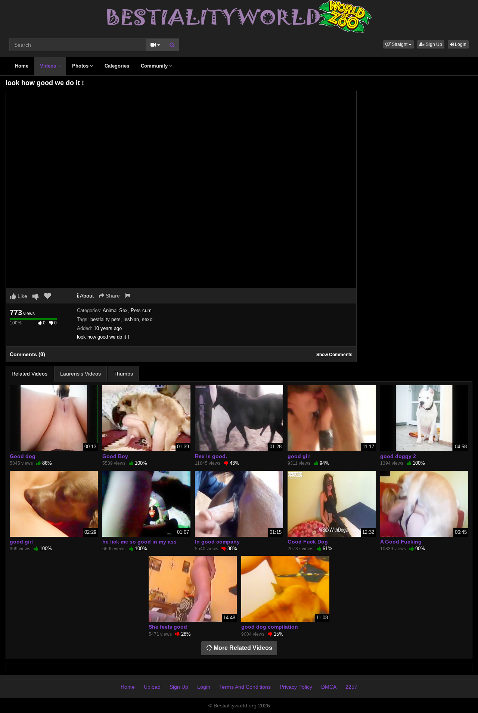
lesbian (131, 319)
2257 (351, 687)
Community (155, 66)
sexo (147, 319)
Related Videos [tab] (29, 374)
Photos (81, 66)
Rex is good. (211, 456)
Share (112, 296)
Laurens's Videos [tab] (80, 374)
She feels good (168, 627)
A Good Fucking (401, 542)
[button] (398, 44)
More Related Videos (242, 648)
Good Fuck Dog (308, 542)
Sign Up (433, 44)
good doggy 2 (398, 456)
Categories (117, 66)
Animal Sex (115, 310)
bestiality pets (105, 319)
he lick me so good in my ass (139, 542)
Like (21, 296)
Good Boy (115, 456)
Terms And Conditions (245, 687)
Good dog (22, 456)
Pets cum (141, 310)
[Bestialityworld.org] (239, 16)
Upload (152, 687)
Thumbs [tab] (123, 374)
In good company (217, 542)
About (86, 296)
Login (460, 44)
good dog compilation (269, 627)
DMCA (328, 687)
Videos (49, 66)
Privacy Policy (296, 687)
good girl (299, 456)
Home (21, 66)
